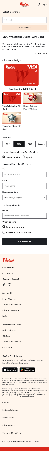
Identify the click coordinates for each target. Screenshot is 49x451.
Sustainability (8, 418)
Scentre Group (27, 441)
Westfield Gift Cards (11, 325)
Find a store (7, 273)
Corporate (7, 347)
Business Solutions (10, 410)
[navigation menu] (5, 5)
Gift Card (6, 336)
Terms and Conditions (12, 305)
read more (42, 53)
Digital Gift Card (9, 330)
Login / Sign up (9, 299)
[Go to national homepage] (8, 259)
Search (9, 20)
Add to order (25, 242)
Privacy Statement (10, 310)
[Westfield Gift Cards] (24, 5)
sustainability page (28, 396)
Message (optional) (10, 192)
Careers (5, 402)
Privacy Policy (8, 425)
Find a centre (8, 268)
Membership (7, 293)
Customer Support (10, 279)
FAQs (4, 316)
